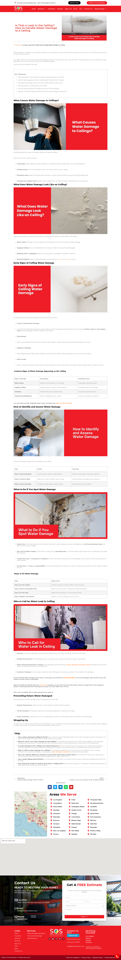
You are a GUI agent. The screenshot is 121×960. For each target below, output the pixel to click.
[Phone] (15, 916)
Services (41, 9)
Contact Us (88, 9)
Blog (75, 9)
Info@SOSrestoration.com (75, 946)
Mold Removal (32, 938)
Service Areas (99, 9)
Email (20, 908)
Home (34, 9)
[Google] (49, 939)
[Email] (15, 908)
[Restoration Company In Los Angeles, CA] (53, 939)
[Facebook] (59, 939)
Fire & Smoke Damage (34, 936)
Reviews (60, 9)
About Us (68, 9)
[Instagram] (63, 939)
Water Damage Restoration (36, 933)
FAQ (80, 9)
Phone (20, 916)
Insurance (51, 9)
